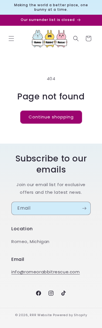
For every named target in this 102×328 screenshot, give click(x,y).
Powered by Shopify (70, 315)
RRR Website (41, 315)
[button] (11, 38)
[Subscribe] (84, 208)
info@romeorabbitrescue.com (45, 272)
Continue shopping (51, 117)
